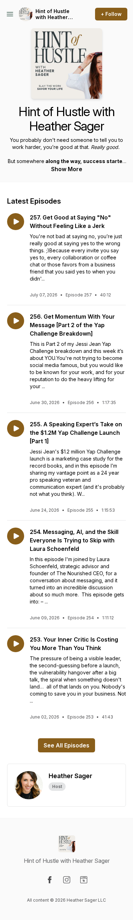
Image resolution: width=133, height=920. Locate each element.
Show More (66, 169)
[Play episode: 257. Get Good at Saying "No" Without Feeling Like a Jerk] (15, 221)
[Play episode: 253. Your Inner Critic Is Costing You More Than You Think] (15, 643)
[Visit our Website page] (83, 879)
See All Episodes (66, 745)
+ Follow (111, 14)
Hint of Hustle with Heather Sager (52, 14)
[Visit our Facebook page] (49, 879)
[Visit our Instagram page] (66, 879)
